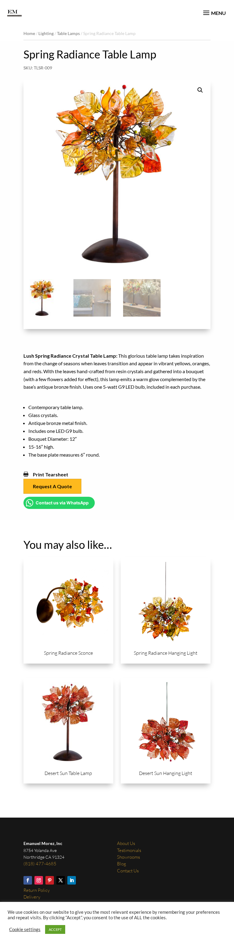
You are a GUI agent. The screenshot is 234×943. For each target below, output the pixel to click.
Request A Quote (52, 486)
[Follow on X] (60, 880)
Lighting (46, 33)
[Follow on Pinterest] (49, 880)
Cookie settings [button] (25, 929)
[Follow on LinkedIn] (71, 880)
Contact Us (128, 871)
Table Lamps (68, 33)
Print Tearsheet (50, 474)
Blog (121, 864)
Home (29, 33)
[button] (200, 90)
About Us (126, 843)
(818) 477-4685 (39, 864)
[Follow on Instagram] (38, 880)
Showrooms (128, 857)
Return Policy (36, 890)
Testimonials (129, 850)
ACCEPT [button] (55, 929)
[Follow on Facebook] (27, 880)
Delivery (31, 897)
